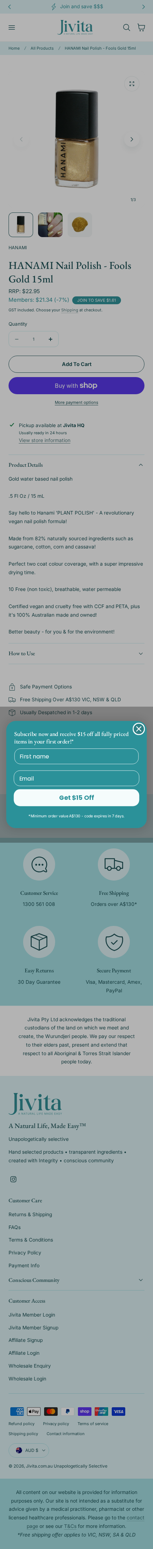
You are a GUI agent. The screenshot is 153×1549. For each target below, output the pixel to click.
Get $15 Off (76, 797)
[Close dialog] (138, 729)
